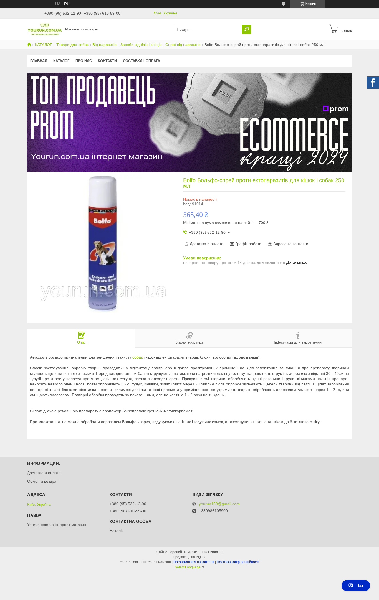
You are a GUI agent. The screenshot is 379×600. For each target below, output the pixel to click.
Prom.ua (216, 552)
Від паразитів (104, 44)
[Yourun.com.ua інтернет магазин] (44, 29)
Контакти (107, 61)
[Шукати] (246, 29)
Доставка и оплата (44, 473)
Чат (360, 585)
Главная (38, 61)
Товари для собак (72, 44)
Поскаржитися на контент (193, 562)
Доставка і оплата (141, 61)
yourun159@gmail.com (219, 504)
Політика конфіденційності (238, 562)
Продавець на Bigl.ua (189, 557)
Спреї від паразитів (182, 44)
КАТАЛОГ (43, 44)
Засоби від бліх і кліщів (140, 44)
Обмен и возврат (42, 481)
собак (137, 357)
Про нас (83, 61)
